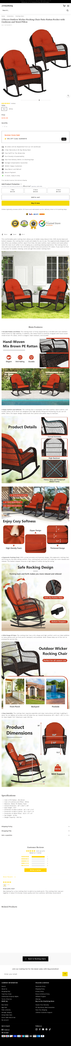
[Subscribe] (65, 974)
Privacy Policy (40, 991)
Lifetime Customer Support (44, 1012)
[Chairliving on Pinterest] (46, 1029)
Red (4, 109)
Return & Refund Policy (43, 994)
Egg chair (4, 1007)
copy (64, 139)
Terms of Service (7, 999)
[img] (7, 882)
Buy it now (35, 203)
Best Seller (5, 1005)
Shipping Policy (7, 826)
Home (3, 16)
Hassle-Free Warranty (42, 1005)
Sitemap (38, 999)
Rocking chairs (20, 16)
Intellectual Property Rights (10, 996)
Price (3, 115)
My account (5, 1020)
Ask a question (7, 835)
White (11, 109)
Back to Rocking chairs (37, 959)
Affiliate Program (41, 996)
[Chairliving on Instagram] (36, 1029)
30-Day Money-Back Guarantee (45, 1007)
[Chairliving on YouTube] (43, 1029)
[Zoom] (68, 95)
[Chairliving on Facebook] (40, 1029)
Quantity (5, 123)
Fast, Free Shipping (41, 1010)
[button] (6, 103)
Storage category (7, 1012)
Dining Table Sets (7, 1015)
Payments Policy (40, 986)
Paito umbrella (6, 1010)
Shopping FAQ (6, 831)
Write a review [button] (35, 870)
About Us (4, 989)
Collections (10, 16)
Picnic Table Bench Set (8, 1017)
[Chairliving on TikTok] (50, 1029)
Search (4, 986)
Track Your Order (7, 994)
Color (3, 105)
